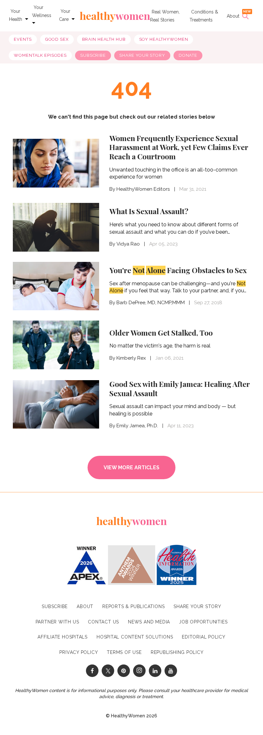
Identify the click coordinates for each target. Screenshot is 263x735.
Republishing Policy (177, 652)
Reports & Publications (133, 606)
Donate (188, 55)
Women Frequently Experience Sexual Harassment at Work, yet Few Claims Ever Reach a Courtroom (178, 147)
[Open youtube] (171, 670)
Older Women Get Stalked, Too (161, 333)
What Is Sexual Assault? (148, 211)
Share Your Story (142, 55)
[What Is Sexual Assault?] (56, 226)
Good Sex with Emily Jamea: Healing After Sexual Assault (179, 388)
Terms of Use (124, 652)
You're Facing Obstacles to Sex (178, 270)
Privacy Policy (78, 652)
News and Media (149, 621)
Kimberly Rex (131, 358)
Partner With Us (57, 621)
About (233, 16)
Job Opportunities (203, 621)
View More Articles (131, 467)
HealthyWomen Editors (143, 189)
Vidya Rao (128, 244)
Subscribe (93, 55)
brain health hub (104, 39)
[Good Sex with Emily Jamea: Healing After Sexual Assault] (56, 403)
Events (22, 39)
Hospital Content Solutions (135, 636)
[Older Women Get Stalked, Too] (56, 344)
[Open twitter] (108, 670)
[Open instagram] (139, 670)
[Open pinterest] (123, 670)
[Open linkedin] (155, 670)
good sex (57, 39)
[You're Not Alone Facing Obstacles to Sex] (56, 286)
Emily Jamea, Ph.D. (137, 426)
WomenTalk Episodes (40, 55)
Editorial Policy (203, 636)
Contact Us (103, 621)
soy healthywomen (163, 39)
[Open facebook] (92, 670)
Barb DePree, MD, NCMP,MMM (150, 302)
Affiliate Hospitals (63, 636)
